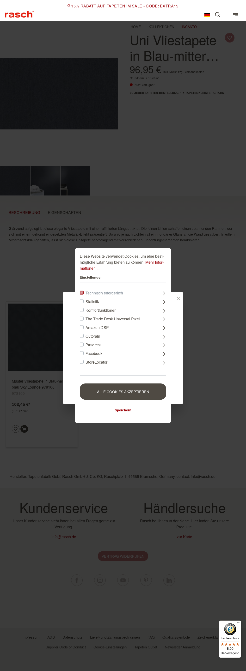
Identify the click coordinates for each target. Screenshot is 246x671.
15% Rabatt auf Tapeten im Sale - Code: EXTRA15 (124, 6)
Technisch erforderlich (104, 293)
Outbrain (93, 336)
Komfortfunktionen (101, 310)
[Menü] (235, 14)
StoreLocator (96, 362)
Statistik (92, 301)
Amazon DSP (97, 327)
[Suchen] (217, 14)
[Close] (178, 297)
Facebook (94, 353)
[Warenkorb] (226, 12)
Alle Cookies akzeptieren (123, 391)
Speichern (123, 410)
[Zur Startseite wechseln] (19, 14)
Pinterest (93, 345)
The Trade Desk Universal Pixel (113, 319)
